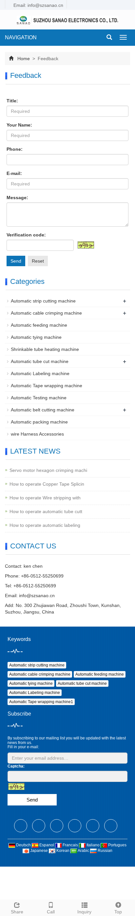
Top (118, 911)
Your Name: (19, 125)
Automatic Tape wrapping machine (46, 385)
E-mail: (14, 173)
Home (23, 58)
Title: (12, 100)
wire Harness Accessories (37, 434)
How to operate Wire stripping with (45, 497)
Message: (17, 197)
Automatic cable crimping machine (46, 313)
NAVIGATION (21, 37)
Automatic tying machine (36, 337)
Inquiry (84, 911)
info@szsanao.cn (37, 595)
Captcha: (16, 766)
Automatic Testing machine (39, 397)
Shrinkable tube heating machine (45, 349)
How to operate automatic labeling (45, 525)
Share (17, 911)
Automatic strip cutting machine (43, 300)
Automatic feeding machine (39, 325)
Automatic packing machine (39, 421)
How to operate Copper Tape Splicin (47, 484)
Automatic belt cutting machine (42, 409)
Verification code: (26, 234)
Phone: (15, 149)
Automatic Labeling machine (40, 373)
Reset (38, 261)
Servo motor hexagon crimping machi (48, 470)
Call (51, 911)
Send (15, 261)
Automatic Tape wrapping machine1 (41, 702)
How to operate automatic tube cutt (46, 511)
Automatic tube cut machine (39, 361)
